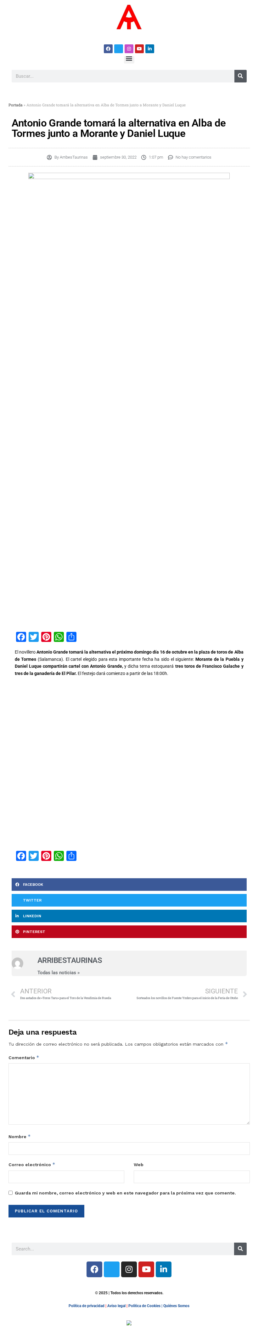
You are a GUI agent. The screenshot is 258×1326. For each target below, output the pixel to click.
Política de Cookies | (145, 1306)
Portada (15, 104)
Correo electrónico (31, 1164)
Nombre (19, 1136)
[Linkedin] (149, 48)
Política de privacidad (86, 1306)
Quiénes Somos (176, 1306)
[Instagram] (129, 48)
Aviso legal (116, 1306)
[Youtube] (139, 48)
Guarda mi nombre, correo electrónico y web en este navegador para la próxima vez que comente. (125, 1192)
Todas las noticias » (58, 972)
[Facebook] (108, 48)
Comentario (23, 1057)
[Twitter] (118, 48)
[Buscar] (240, 76)
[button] (129, 58)
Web (138, 1164)
